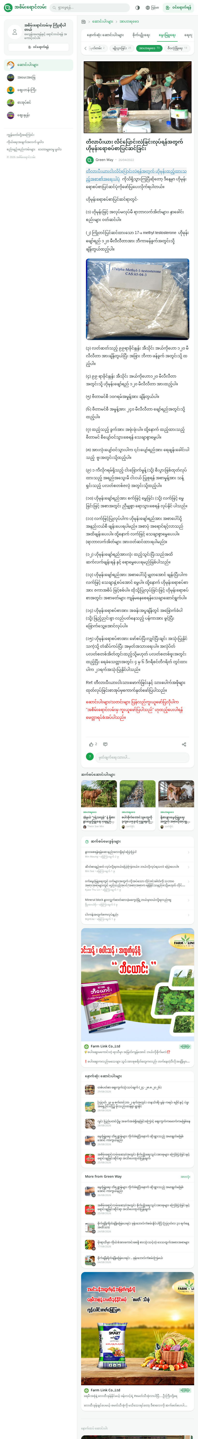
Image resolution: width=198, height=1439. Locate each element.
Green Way (104, 160)
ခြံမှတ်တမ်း (96, 48)
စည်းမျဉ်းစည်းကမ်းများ (21, 149)
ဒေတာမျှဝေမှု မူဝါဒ (50, 149)
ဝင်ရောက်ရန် (41, 47)
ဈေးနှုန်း (23, 115)
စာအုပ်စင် (24, 102)
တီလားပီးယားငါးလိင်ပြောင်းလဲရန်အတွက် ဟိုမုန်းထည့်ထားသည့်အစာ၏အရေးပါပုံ (136, 175)
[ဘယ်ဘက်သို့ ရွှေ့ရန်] (88, 48)
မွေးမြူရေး (167, 35)
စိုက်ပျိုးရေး (141, 35)
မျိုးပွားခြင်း (122, 48)
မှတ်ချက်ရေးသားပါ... (114, 757)
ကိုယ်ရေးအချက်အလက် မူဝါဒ (25, 142)
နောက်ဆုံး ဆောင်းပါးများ (105, 35)
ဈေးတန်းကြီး (26, 90)
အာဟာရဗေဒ (129, 21)
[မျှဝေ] (184, 744)
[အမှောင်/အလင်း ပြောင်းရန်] (137, 8)
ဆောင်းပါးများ (27, 65)
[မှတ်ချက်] (105, 744)
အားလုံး (185, 1177)
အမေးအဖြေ (26, 77)
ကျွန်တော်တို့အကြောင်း (20, 135)
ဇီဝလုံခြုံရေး (177, 48)
